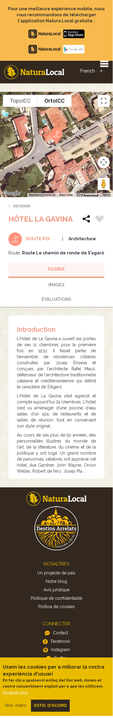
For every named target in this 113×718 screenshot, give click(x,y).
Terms (106, 195)
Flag (99, 220)
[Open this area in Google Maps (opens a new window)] (11, 193)
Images (56, 284)
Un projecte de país (56, 572)
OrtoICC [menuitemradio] (54, 101)
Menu (103, 63)
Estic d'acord (50, 705)
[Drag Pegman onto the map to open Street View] (104, 184)
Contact (60, 632)
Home (34, 72)
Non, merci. (16, 705)
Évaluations (56, 299)
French (87, 71)
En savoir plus (15, 692)
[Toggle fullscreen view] (104, 101)
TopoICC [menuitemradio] (20, 101)
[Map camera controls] (104, 162)
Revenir (21, 206)
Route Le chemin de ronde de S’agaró (63, 252)
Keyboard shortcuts (42, 195)
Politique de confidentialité (56, 598)
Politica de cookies (56, 606)
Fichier (56, 269)
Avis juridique (56, 589)
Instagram (60, 649)
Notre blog (56, 581)
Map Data (66, 195)
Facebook (60, 641)
